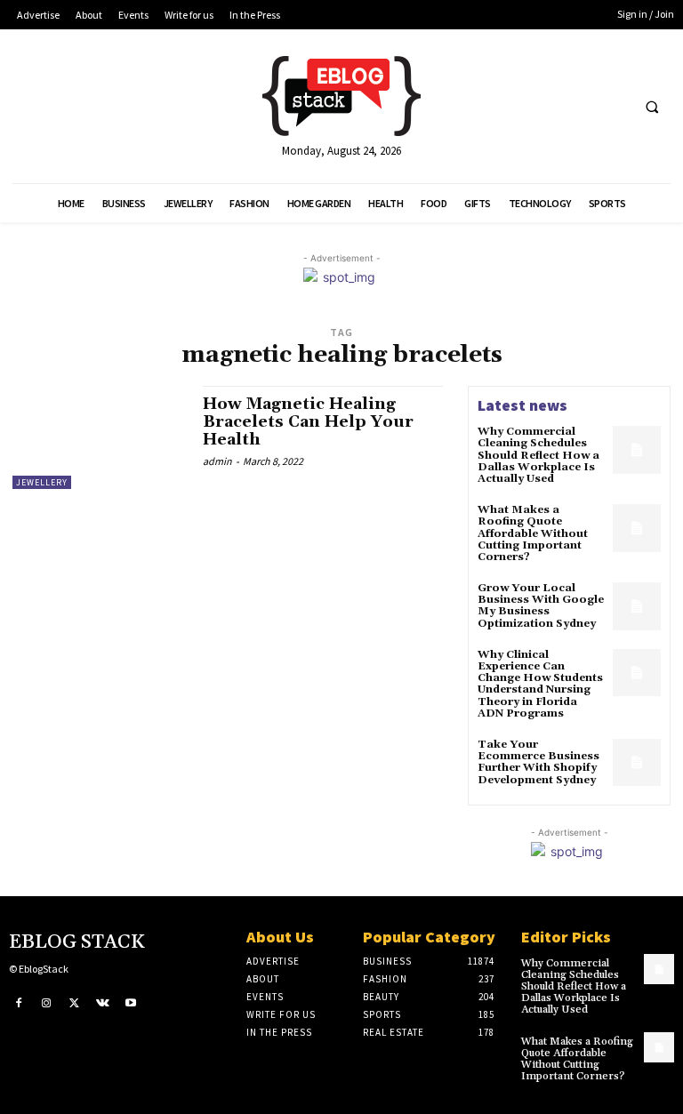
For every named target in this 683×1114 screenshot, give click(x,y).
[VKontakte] (103, 1004)
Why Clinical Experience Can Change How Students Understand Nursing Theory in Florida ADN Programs (540, 684)
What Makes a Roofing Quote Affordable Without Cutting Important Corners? (533, 533)
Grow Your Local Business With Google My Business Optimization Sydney (541, 605)
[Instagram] (47, 1004)
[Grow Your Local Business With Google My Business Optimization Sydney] (637, 606)
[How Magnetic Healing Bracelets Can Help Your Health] (98, 437)
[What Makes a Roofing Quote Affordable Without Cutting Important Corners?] (637, 528)
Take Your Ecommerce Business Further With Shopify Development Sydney (538, 762)
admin (217, 461)
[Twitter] (74, 1004)
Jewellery (42, 482)
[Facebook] (18, 1004)
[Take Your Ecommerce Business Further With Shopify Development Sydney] (637, 763)
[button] (652, 106)
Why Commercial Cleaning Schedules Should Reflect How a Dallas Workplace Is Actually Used (538, 455)
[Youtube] (131, 1004)
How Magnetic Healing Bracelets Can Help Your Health (308, 422)
